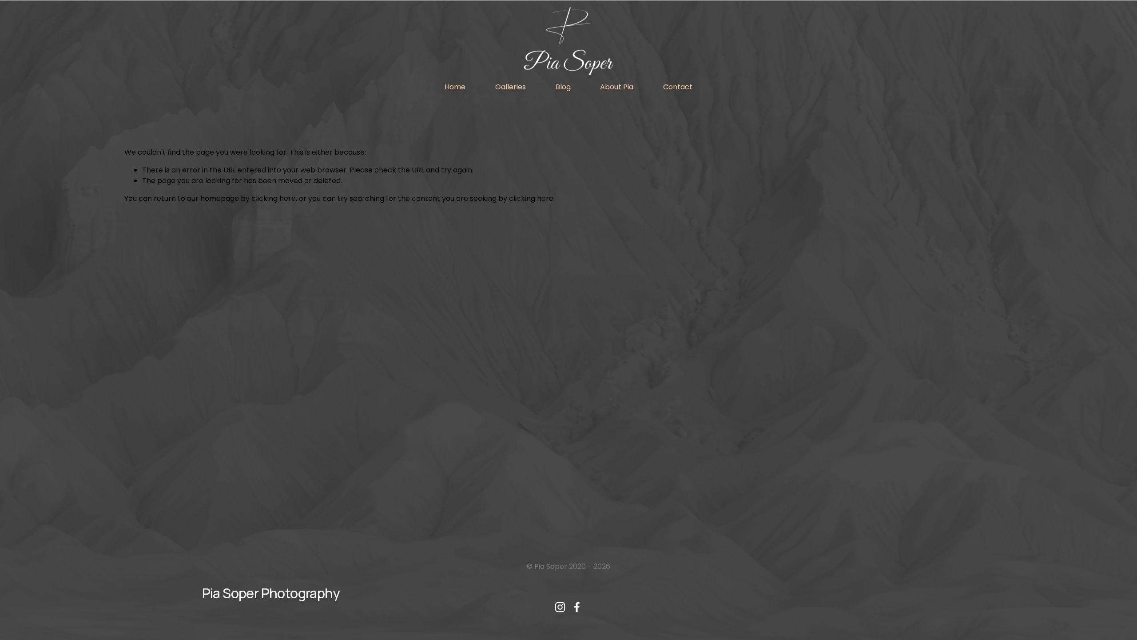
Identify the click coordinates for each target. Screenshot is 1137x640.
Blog (563, 87)
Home (455, 87)
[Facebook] (577, 607)
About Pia (616, 87)
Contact (677, 87)
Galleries (510, 87)
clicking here (273, 198)
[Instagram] (560, 607)
